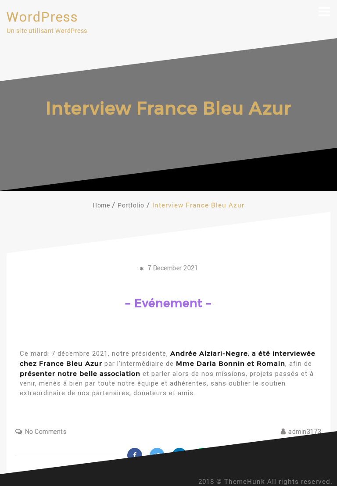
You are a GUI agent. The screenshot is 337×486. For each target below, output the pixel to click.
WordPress (42, 17)
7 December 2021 (173, 268)
